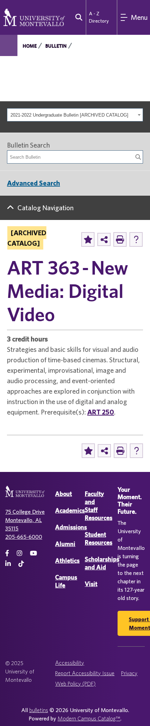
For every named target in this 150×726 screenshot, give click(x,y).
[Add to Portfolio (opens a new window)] (88, 239)
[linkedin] (8, 563)
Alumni (65, 543)
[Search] (138, 157)
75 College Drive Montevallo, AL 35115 (25, 519)
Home (30, 46)
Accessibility (69, 663)
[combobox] (75, 114)
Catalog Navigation (45, 208)
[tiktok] (21, 563)
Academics (70, 510)
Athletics (67, 560)
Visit (91, 583)
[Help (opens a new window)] (136, 239)
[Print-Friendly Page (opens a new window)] (120, 239)
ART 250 (100, 412)
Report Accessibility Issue (84, 673)
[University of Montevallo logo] (34, 17)
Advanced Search (33, 183)
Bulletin (56, 46)
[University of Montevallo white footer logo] (25, 496)
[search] (77, 17)
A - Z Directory (99, 17)
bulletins (38, 710)
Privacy (129, 673)
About (63, 493)
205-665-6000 (23, 537)
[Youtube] (33, 553)
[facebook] (7, 553)
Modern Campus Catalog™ (89, 718)
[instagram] (19, 553)
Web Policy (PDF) (75, 683)
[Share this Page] (104, 239)
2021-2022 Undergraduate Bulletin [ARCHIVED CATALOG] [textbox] (69, 115)
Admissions (71, 527)
